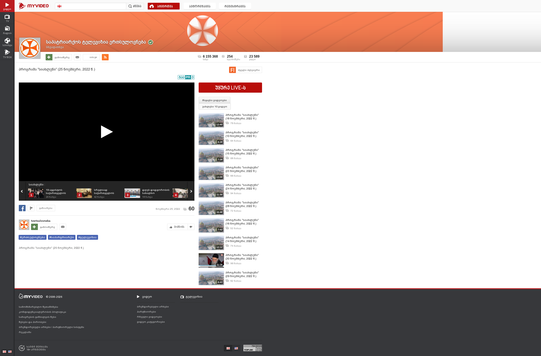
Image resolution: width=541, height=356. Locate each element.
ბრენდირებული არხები (35, 327)
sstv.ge (93, 57)
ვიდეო (147, 296)
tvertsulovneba (40, 220)
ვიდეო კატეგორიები (151, 322)
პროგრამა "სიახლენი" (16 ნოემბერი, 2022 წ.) (242, 221)
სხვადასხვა (55, 47)
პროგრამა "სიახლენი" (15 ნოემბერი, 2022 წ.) (242, 151)
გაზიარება (45, 208)
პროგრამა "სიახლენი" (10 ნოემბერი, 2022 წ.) (242, 134)
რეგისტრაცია (235, 7)
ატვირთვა (165, 7)
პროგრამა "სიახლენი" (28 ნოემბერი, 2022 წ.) (242, 204)
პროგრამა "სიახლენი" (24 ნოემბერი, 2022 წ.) (242, 186)
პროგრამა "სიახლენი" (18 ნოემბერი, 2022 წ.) (242, 116)
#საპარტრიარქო (61, 237)
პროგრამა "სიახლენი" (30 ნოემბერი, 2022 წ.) (242, 256)
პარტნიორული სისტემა (68, 327)
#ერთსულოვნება (32, 237)
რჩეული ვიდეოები (149, 316)
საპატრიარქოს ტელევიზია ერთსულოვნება (96, 42)
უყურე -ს (230, 88)
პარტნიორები (146, 311)
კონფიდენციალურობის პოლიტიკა (42, 311)
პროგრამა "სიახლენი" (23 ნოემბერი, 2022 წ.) (242, 169)
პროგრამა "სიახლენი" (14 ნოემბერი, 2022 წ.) (242, 239)
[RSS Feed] (105, 57)
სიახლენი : (37, 184)
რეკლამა (25, 332)
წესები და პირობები (32, 322)
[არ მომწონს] (191, 227)
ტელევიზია (194, 296)
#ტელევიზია (87, 237)
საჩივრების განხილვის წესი (37, 316)
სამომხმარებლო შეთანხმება (38, 306)
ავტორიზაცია (199, 7)
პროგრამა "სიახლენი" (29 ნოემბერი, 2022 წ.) (242, 274)
